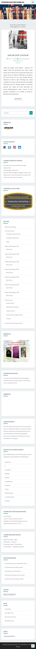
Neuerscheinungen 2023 (12, 269)
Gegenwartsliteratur (12, 307)
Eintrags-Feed (9, 613)
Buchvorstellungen (10, 227)
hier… (20, 523)
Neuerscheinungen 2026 (12, 292)
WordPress (24, 644)
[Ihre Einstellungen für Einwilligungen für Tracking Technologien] (33, 646)
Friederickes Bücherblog (12, 2)
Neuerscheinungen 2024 (12, 277)
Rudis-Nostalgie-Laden (10, 539)
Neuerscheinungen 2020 (12, 262)
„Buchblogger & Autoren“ (11, 170)
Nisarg (18, 646)
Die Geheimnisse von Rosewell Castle (16, 563)
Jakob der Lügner (18, 55)
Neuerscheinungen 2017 (12, 246)
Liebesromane (10, 311)
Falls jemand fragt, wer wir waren (15, 575)
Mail (15, 383)
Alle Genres (9, 272)
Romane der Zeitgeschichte (14, 315)
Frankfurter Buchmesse (13, 234)
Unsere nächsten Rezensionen (14, 323)
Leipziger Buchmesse (12, 238)
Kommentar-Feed (10, 617)
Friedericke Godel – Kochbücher (12, 544)
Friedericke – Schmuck (10, 542)
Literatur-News (9, 231)
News (7, 242)
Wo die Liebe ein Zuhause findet (14, 579)
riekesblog (22, 58)
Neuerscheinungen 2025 (12, 285)
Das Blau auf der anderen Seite (14, 567)
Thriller (8, 319)
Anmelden (8, 609)
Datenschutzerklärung (9, 636)
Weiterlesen (19, 99)
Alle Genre (9, 249)
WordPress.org (9, 621)
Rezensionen (9, 300)
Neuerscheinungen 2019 (12, 254)
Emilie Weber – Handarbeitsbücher (13, 547)
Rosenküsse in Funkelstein (13, 571)
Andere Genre (10, 303)
